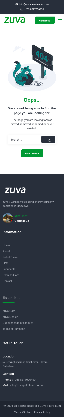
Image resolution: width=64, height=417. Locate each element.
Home (6, 245)
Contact (7, 281)
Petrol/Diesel (10, 257)
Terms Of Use (22, 412)
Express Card (11, 275)
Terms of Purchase (14, 328)
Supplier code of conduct (18, 322)
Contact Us (44, 21)
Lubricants (9, 269)
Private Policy (42, 412)
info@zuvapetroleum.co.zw (34, 4)
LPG (5, 263)
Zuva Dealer (10, 316)
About (6, 251)
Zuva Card (9, 311)
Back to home (32, 153)
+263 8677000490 (33, 9)
